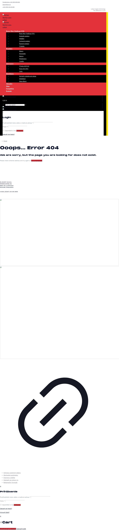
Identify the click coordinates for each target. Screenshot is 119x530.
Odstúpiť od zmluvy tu (10, 480)
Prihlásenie (17, 505)
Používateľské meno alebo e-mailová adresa (15, 497)
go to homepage (36, 160)
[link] (53, 366)
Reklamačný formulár (10, 482)
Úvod (5, 141)
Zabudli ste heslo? (6, 508)
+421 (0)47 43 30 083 (9, 191)
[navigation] (59, 522)
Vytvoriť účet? (4, 512)
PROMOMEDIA (12, 469)
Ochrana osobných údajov (12, 473)
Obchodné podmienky (10, 475)
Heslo (2, 501)
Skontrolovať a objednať (8, 529)
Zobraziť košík (21, 529)
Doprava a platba (9, 478)
